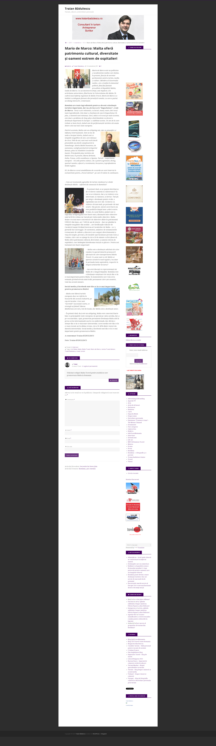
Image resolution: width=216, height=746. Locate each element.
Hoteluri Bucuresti (132, 479)
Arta (129, 403)
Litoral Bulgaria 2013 (135, 659)
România (131, 451)
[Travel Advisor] (132, 521)
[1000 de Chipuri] (135, 389)
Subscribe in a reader (133, 340)
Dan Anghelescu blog (135, 652)
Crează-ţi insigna (129, 705)
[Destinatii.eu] (134, 152)
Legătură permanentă (90, 366)
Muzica (130, 444)
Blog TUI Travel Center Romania (139, 641)
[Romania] (134, 295)
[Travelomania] (135, 536)
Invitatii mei (132, 437)
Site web (69, 446)
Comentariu (71, 399)
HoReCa (130, 431)
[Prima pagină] (66, 43)
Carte (130, 412)
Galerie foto (132, 429)
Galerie (68, 66)
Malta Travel (86, 349)
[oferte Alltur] (134, 330)
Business (131, 409)
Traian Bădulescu (77, 8)
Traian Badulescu (70, 351)
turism (83, 351)
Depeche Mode (133, 414)
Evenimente (132, 425)
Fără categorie (133, 427)
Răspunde (114, 380)
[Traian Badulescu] (126, 703)
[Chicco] (134, 115)
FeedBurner (143, 364)
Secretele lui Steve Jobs (88, 466)
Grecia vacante (133, 473)
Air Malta (74, 349)
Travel (130, 459)
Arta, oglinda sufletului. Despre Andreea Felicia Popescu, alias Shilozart (139, 604)
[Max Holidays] (132, 493)
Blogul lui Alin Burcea (135, 644)
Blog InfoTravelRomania (136, 639)
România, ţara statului (87, 469)
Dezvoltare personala (135, 418)
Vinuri (130, 461)
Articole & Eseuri (134, 405)
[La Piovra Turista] (133, 510)
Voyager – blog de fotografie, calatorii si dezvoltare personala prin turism (139, 681)
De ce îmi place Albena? (141, 599)
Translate (141, 547)
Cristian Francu (133, 650)
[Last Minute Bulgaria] (134, 371)
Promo (130, 446)
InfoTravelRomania (135, 433)
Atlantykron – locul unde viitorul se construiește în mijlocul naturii (139, 560)
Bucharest (131, 407)
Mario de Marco (96, 349)
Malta (79, 349)
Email (69, 438)
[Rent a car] (134, 276)
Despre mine (132, 416)
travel (78, 351)
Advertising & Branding (136, 399)
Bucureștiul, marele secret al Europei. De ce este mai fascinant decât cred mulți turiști (139, 585)
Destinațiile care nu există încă (138, 564)
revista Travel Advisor (108, 349)
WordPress (96, 734)
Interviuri (75, 347)
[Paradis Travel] (134, 315)
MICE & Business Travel (136, 442)
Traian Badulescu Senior (136, 457)
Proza (130, 448)
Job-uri (130, 440)
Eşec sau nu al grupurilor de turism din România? (137, 625)
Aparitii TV (132, 401)
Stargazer (104, 734)
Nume (69, 430)
